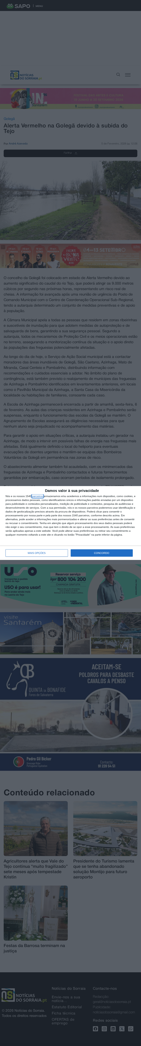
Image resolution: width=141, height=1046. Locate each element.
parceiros (37, 496)
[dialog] (70, 523)
